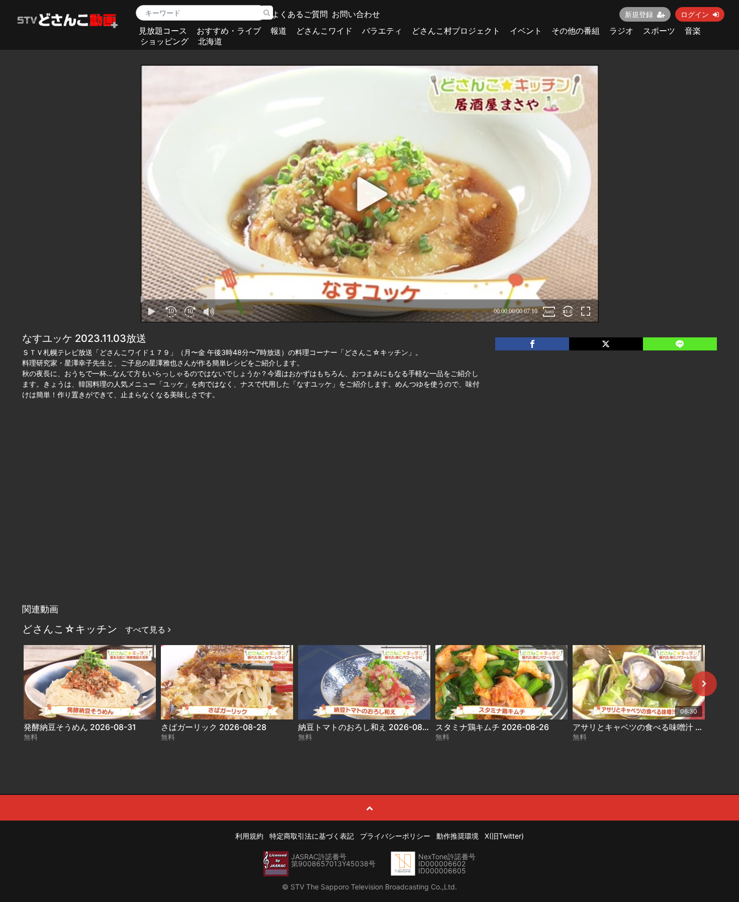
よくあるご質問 (299, 14)
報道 (278, 31)
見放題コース (163, 31)
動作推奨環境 (457, 836)
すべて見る (146, 629)
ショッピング (164, 41)
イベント (526, 31)
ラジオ (621, 31)
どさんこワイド (324, 31)
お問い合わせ (356, 14)
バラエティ (382, 31)
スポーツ (659, 31)
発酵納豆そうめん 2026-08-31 (80, 727)
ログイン (695, 14)
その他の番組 (575, 31)
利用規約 (249, 836)
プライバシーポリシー (395, 836)
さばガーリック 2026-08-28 (213, 727)
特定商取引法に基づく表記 (311, 836)
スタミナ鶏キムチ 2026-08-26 (492, 727)
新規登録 (639, 14)
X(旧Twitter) (504, 836)
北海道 (210, 41)
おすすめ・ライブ (229, 31)
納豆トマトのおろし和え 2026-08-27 (366, 727)
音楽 (693, 31)
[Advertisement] (369, 523)
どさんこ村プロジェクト (456, 31)
